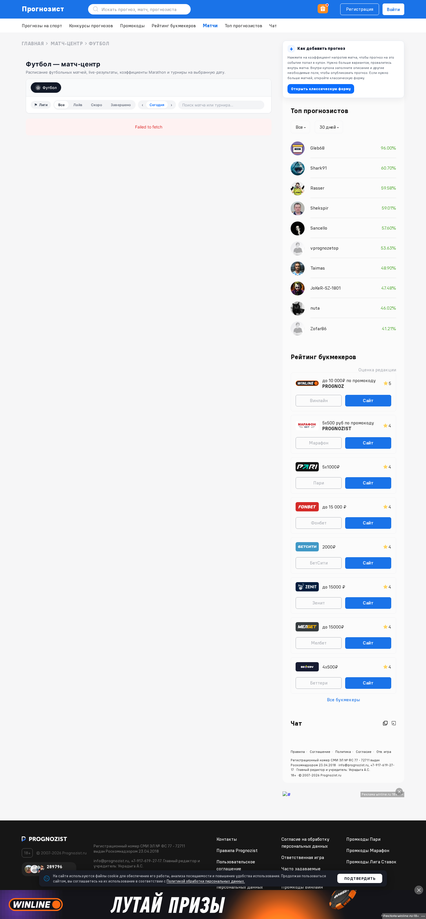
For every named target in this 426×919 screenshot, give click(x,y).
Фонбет (319, 523)
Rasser (317, 188)
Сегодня (157, 105)
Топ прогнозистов (243, 25)
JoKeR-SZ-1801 (325, 288)
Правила (298, 751)
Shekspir (319, 208)
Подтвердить (360, 878)
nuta (315, 308)
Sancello (318, 228)
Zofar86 (318, 328)
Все (61, 105)
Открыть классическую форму (321, 89)
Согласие (364, 751)
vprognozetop (324, 248)
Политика (343, 751)
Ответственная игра (302, 857)
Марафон (318, 443)
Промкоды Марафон (367, 850)
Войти (393, 9)
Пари (318, 483)
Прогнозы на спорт (42, 25)
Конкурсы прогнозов (91, 25)
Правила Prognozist (237, 850)
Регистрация (359, 9)
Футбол (50, 87)
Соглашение (320, 751)
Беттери (318, 683)
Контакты (226, 839)
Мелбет (319, 643)
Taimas (317, 268)
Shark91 (318, 168)
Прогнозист (43, 8)
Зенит (318, 603)
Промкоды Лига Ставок (371, 861)
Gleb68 (317, 148)
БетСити (319, 563)
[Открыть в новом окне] (385, 723)
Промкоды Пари (363, 839)
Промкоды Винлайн (302, 887)
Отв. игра (383, 751)
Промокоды (132, 25)
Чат (273, 25)
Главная (33, 43)
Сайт (368, 400)
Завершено (121, 105)
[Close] (399, 791)
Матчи (210, 25)
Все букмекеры (343, 699)
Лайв (77, 105)
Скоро (96, 105)
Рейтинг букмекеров (174, 25)
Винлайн (319, 400)
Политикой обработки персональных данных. (206, 881)
